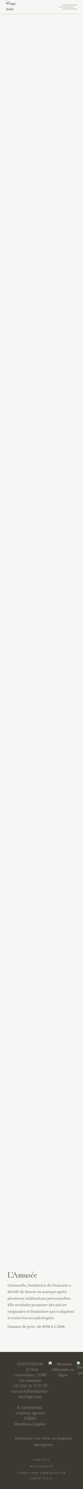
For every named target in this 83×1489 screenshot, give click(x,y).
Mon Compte (41, 1466)
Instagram (43, 1444)
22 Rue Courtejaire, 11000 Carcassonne (30, 1375)
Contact (41, 1459)
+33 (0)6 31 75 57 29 (30, 1386)
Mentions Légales (30, 1424)
